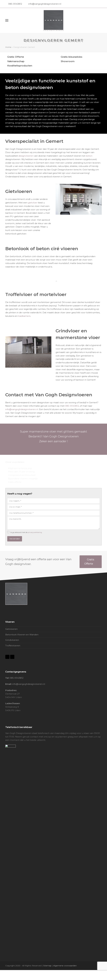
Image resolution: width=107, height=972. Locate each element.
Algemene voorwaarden (65, 965)
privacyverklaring (35, 532)
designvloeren (25, 155)
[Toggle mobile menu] (6, 20)
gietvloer (32, 202)
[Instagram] (100, 4)
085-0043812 (15, 4)
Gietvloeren (11, 629)
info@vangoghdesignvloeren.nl (44, 4)
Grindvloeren (12, 640)
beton (89, 155)
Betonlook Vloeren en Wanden (21, 634)
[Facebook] (97, 4)
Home (8, 47)
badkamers (24, 316)
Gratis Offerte (89, 561)
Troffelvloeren (12, 645)
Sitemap (47, 965)
